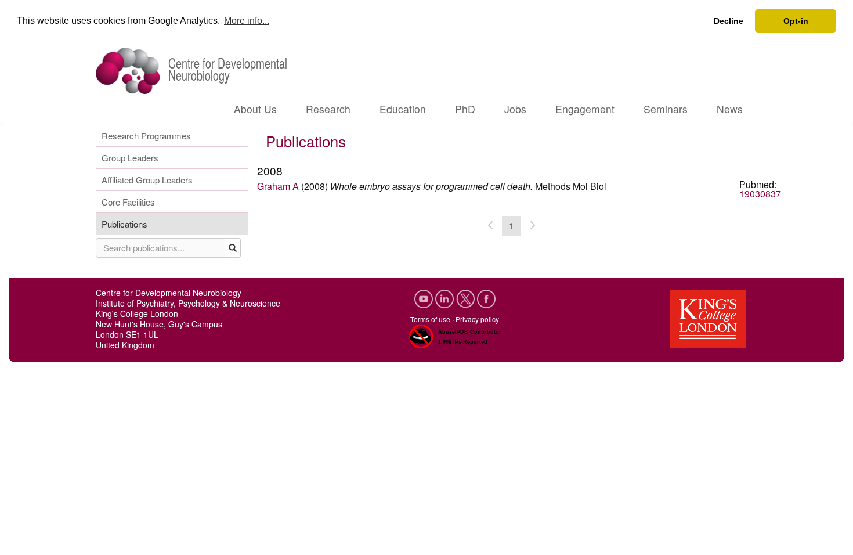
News (730, 109)
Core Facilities (128, 202)
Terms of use (430, 319)
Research (328, 109)
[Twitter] (466, 297)
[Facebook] (486, 297)
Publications (124, 224)
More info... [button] (246, 21)
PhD (465, 109)
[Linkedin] (445, 297)
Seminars (666, 109)
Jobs (515, 109)
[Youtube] (424, 297)
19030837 (760, 193)
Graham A (278, 186)
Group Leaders (130, 158)
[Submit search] (233, 248)
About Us (255, 109)
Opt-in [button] (795, 21)
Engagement (585, 109)
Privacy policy (477, 319)
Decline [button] (728, 21)
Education (402, 109)
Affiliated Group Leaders (147, 180)
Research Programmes (146, 135)
